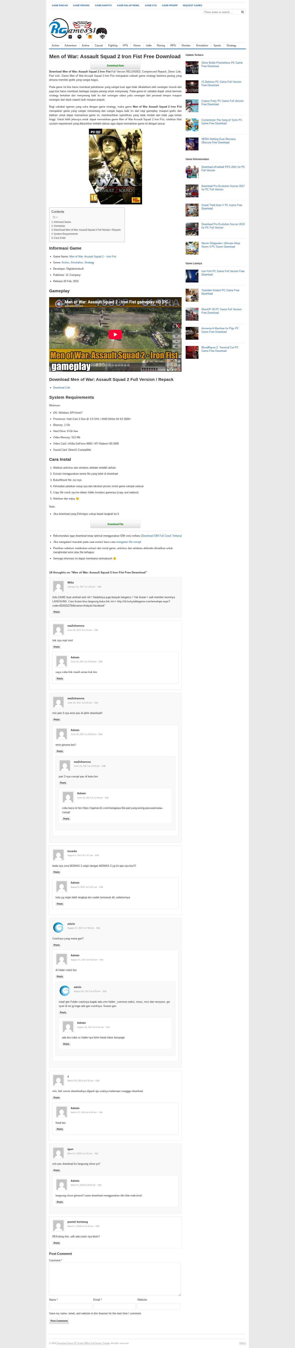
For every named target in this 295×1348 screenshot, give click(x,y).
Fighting (112, 45)
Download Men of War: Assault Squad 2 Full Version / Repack (87, 229)
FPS (125, 45)
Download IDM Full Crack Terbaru (161, 535)
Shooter (185, 45)
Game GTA (151, 5)
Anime (85, 45)
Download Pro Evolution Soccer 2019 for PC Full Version (223, 226)
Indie (149, 45)
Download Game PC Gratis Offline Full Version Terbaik (83, 1343)
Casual (99, 45)
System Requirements (66, 233)
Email (97, 1299)
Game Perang (81, 5)
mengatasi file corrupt (128, 541)
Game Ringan (60, 5)
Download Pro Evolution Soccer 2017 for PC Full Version (223, 188)
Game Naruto (103, 5)
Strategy (231, 45)
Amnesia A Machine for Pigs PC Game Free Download (220, 330)
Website (142, 1299)
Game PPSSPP (170, 5)
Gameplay (59, 225)
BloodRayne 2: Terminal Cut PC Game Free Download (219, 349)
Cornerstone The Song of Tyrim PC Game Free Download (221, 121)
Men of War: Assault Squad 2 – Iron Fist (92, 256)
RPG (173, 45)
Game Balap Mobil (128, 5)
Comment (55, 1260)
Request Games (192, 5)
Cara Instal (60, 238)
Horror (136, 45)
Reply (57, 612)
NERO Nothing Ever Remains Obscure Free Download (218, 141)
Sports (217, 45)
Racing (161, 45)
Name (53, 1299)
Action (55, 45)
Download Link (61, 387)
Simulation (202, 45)
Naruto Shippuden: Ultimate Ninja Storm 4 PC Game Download (220, 245)
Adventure (70, 45)
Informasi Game (62, 222)
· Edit (98, 586)
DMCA (242, 1343)
